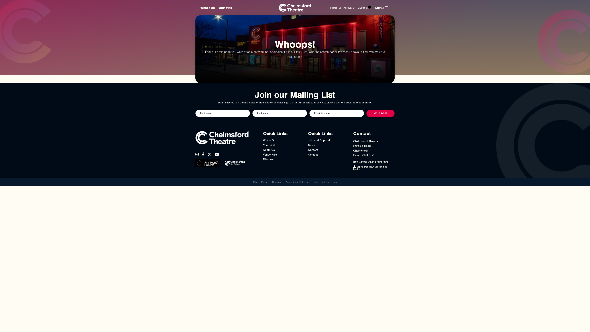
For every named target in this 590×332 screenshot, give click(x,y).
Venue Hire (270, 154)
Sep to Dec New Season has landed (370, 168)
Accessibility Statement (297, 182)
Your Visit (225, 8)
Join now (380, 113)
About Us (269, 150)
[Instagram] (197, 154)
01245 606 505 (378, 161)
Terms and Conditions (325, 182)
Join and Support (319, 140)
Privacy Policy (260, 182)
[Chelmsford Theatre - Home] (295, 8)
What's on (207, 8)
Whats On (269, 140)
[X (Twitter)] (209, 154)
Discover (268, 159)
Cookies (276, 182)
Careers (313, 150)
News (311, 145)
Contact (313, 154)
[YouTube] (217, 154)
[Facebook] (203, 154)
